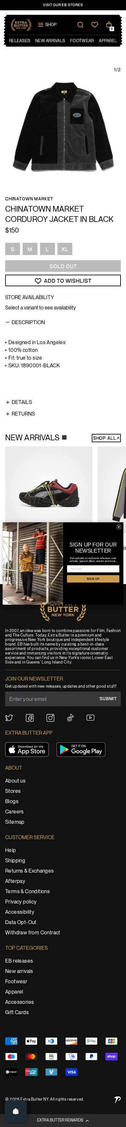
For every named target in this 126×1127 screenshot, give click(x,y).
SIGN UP (93, 579)
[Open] (16, 1111)
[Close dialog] (119, 527)
